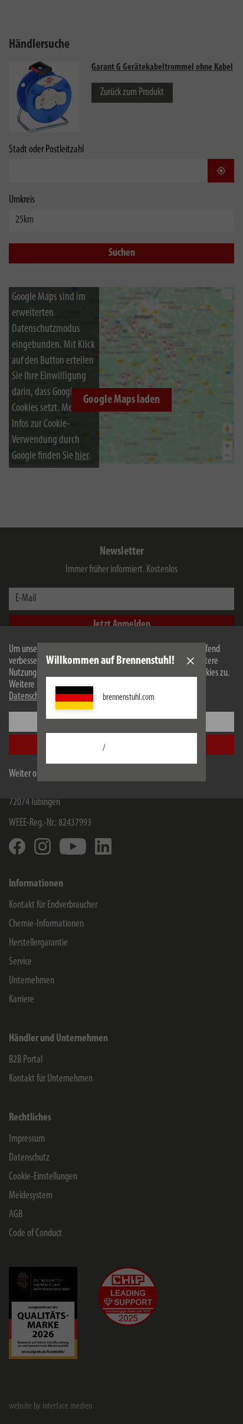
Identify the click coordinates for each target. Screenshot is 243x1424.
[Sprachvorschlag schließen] (190, 660)
